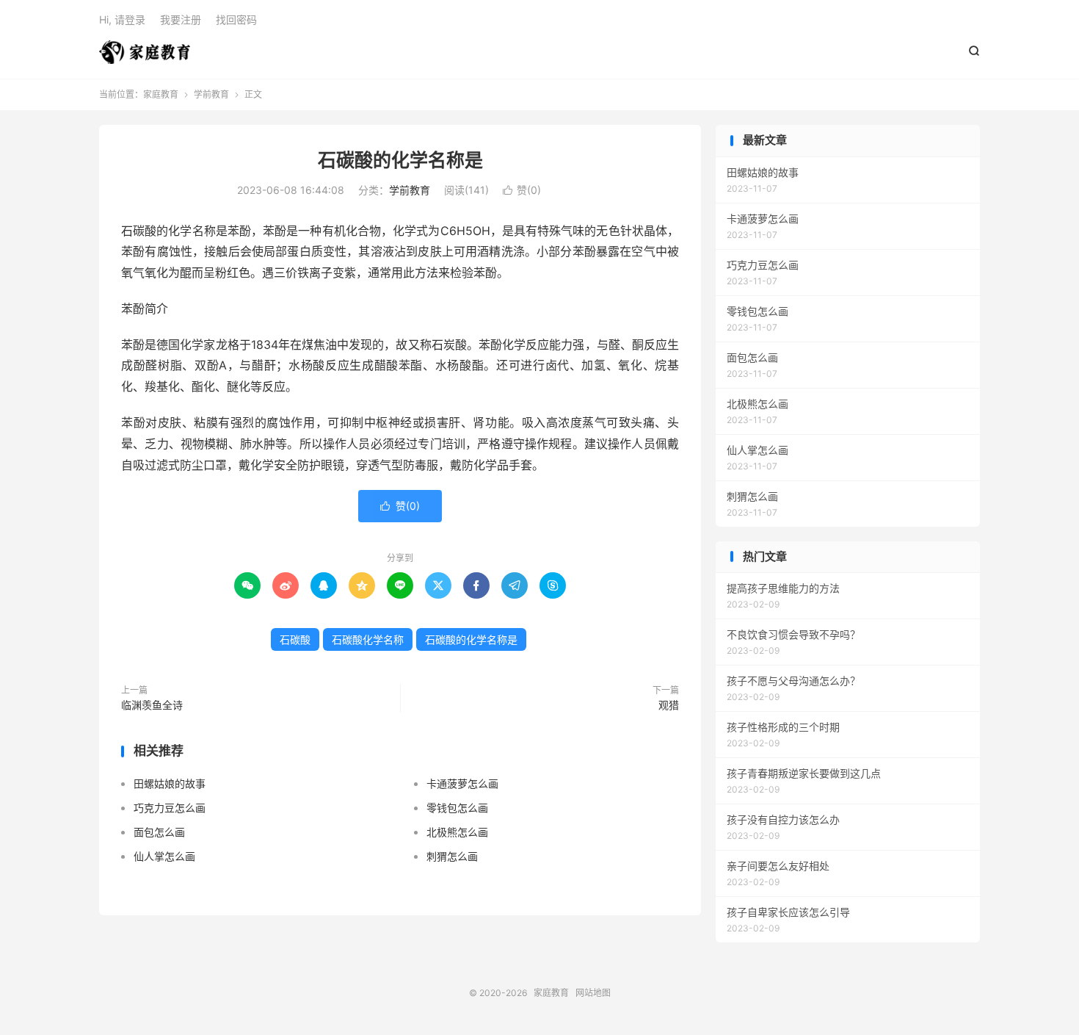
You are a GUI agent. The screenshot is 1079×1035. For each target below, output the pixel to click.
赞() (522, 190)
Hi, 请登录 (122, 19)
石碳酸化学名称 (368, 639)
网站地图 (593, 992)
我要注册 (180, 19)
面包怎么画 (159, 832)
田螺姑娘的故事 (170, 783)
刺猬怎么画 (452, 856)
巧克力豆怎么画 (170, 807)
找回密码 (236, 19)
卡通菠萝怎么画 (462, 783)
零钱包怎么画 (457, 807)
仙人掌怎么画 (164, 856)
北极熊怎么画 (457, 832)
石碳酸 (295, 639)
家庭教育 (144, 52)
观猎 (668, 705)
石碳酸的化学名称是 (400, 160)
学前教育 (211, 94)
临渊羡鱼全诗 (152, 705)
